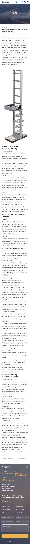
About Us (19, 513)
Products (5, 506)
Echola (11, 542)
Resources (5, 513)
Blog (6, 4)
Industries (20, 506)
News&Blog (20, 510)
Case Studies (6, 510)
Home (3, 4)
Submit (15, 536)
